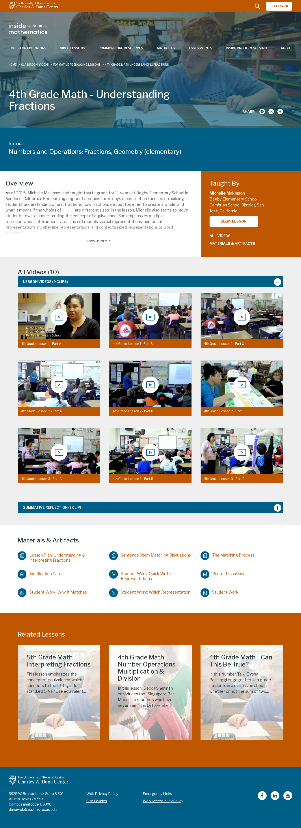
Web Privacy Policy (102, 794)
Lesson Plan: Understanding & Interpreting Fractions (57, 558)
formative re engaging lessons (76, 64)
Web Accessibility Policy (163, 801)
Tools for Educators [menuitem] (27, 48)
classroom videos (35, 64)
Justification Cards (46, 573)
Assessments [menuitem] (200, 48)
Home (13, 64)
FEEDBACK (278, 6)
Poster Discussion (228, 573)
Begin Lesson (234, 221)
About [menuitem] (286, 48)
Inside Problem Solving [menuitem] (246, 48)
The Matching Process (233, 555)
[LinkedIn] (275, 799)
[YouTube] (287, 799)
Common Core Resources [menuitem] (120, 48)
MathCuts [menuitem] (166, 48)
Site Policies (96, 801)
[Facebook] (262, 799)
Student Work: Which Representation (155, 592)
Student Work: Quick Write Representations (146, 576)
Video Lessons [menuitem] (72, 48)
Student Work (225, 592)
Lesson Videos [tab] (45, 282)
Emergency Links (157, 794)
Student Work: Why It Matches (58, 592)
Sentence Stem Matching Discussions (156, 555)
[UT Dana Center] (38, 780)
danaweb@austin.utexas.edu (33, 810)
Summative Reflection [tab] (52, 507)
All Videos (220, 236)
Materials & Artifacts (232, 243)
